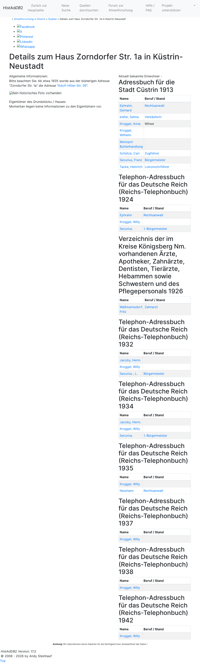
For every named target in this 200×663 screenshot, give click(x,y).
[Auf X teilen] (19, 31)
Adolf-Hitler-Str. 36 (72, 85)
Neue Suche (66, 8)
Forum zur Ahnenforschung (121, 8)
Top (3, 661)
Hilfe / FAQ (150, 8)
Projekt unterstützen (171, 8)
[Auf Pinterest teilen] (25, 36)
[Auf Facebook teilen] (26, 26)
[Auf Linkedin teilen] (24, 41)
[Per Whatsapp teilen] (26, 46)
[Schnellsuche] (193, 5)
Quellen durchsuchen (88, 8)
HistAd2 (13, 7)
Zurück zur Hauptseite (37, 8)
